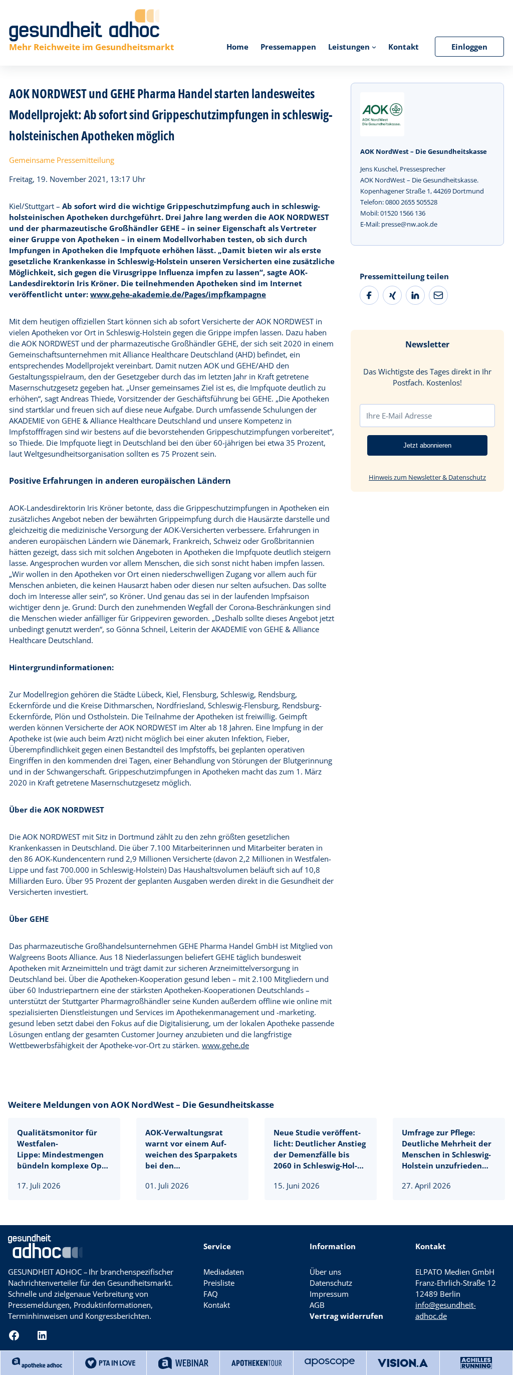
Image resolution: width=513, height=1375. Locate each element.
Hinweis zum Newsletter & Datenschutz (427, 477)
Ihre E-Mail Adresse (399, 416)
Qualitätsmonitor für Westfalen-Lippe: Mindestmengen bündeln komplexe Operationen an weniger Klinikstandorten (63, 1149)
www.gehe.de (225, 1045)
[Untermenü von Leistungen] (374, 46)
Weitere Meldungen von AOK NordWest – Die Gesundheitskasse (141, 1104)
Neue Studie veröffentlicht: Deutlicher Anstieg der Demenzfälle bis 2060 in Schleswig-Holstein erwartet (320, 1149)
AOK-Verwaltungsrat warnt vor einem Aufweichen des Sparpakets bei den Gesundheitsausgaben (191, 1149)
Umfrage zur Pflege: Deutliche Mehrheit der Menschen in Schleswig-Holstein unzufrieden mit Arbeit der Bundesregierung (446, 1149)
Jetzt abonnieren (427, 445)
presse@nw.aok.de (409, 224)
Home (237, 47)
